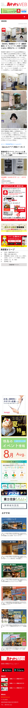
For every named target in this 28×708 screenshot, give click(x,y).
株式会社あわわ (5, 697)
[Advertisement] (14, 331)
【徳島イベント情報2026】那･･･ (17, 683)
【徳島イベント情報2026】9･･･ (17, 678)
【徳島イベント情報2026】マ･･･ (17, 688)
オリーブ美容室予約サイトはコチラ (11, 144)
